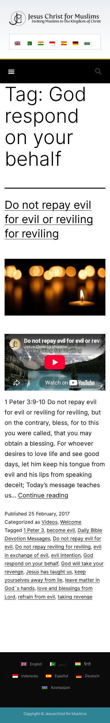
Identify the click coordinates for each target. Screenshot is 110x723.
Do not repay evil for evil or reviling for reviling (49, 219)
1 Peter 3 (34, 530)
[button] (11, 72)
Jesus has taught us (49, 572)
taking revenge (75, 597)
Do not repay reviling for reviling (53, 547)
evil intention (66, 555)
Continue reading (43, 495)
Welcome (70, 522)
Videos (49, 522)
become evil (61, 530)
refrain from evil (36, 597)
